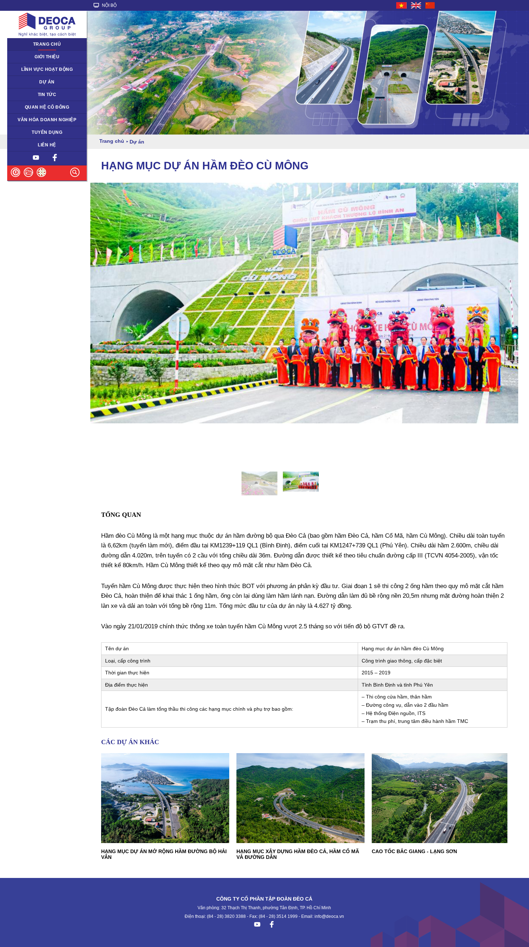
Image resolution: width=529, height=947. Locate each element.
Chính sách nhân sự (32, 132)
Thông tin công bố (30, 107)
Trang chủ (47, 44)
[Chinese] (430, 5)
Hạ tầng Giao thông (31, 82)
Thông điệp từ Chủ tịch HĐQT (42, 56)
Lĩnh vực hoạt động (47, 69)
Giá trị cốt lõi (24, 119)
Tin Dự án (21, 94)
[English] (416, 5)
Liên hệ (47, 144)
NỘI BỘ (109, 5)
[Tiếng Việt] (401, 5)
